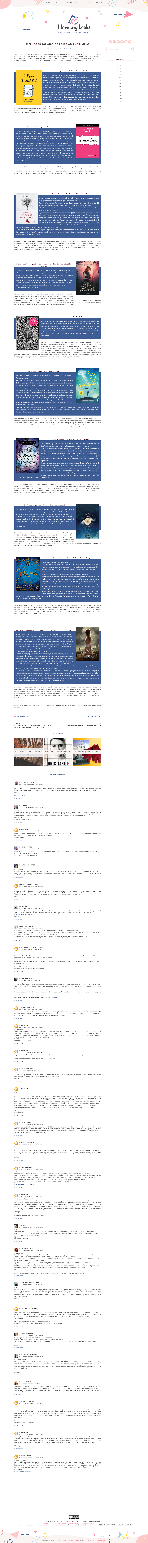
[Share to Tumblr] (99, 716)
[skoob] (126, 42)
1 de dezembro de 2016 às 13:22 (31, 1070)
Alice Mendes (25, 978)
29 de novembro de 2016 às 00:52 (31, 886)
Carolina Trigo (26, 1248)
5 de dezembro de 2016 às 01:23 (31, 1335)
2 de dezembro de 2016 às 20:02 (31, 1169)
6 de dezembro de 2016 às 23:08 (31, 1403)
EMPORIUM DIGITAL (99, 1540)
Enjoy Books (52, 997)
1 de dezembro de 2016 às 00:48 (31, 1052)
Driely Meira (25, 1456)
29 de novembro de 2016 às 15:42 (31, 928)
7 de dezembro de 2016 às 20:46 (31, 1457)
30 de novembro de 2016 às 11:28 (31, 1009)
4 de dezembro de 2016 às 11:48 (31, 1285)
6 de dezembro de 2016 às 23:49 (31, 1434)
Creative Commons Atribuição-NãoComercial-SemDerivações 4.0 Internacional (73, 1523)
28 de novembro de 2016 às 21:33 (31, 849)
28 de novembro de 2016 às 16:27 (31, 807)
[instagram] (110, 42)
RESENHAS (59, 2)
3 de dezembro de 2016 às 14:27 (31, 1250)
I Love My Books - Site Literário (67, 1540)
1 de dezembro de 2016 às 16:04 (31, 1090)
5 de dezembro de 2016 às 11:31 (30, 1384)
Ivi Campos (24, 906)
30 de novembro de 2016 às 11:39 (31, 1027)
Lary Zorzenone (27, 782)
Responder (18, 798)
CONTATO (98, 2)
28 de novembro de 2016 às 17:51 (31, 831)
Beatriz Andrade (27, 865)
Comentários (22, 716)
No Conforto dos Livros (31, 948)
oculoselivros (26, 1402)
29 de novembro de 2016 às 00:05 (31, 867)
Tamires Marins (26, 1333)
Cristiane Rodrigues (29, 1283)
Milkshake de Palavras (22, 1471)
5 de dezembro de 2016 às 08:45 (31, 1357)
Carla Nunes (25, 1122)
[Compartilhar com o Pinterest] (96, 716)
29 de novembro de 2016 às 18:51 (31, 949)
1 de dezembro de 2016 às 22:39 (31, 1124)
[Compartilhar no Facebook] (92, 716)
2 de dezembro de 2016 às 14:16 (31, 1144)
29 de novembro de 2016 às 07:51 (31, 908)
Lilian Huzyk (25, 1382)
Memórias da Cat (27, 926)
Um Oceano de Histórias (24, 1185)
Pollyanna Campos (28, 1355)
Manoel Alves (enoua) (29, 885)
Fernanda (24, 805)
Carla (22, 1225)
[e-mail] (129, 42)
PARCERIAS (71, 2)
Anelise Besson (26, 1142)
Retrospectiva (65, 48)
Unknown (24, 1025)
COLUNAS (85, 2)
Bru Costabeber (27, 1167)
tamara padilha (26, 1007)
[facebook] (114, 42)
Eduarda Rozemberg (29, 1308)
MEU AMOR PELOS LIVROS (23, 914)
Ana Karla (24, 829)
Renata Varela (26, 847)
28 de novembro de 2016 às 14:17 (31, 784)
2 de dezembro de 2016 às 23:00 (31, 1227)
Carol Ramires (26, 1068)
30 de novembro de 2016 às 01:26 (31, 980)
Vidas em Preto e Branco (23, 796)
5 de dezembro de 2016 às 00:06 (31, 1310)
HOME (48, 2)
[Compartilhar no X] (88, 716)
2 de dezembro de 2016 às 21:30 (31, 1196)
